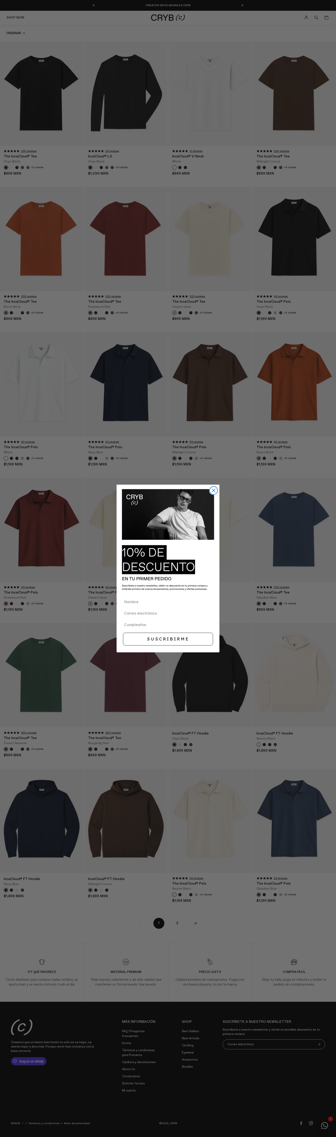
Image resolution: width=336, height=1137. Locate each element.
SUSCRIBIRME (168, 639)
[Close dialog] (214, 490)
